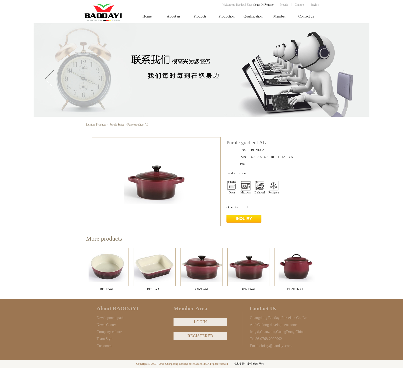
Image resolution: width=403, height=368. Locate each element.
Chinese (299, 4)
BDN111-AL (295, 289)
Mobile (284, 4)
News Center (106, 325)
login (257, 4)
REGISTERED (200, 335)
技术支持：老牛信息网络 (248, 363)
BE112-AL (107, 289)
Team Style (105, 339)
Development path (110, 318)
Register (269, 4)
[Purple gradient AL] (108, 267)
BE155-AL (154, 289)
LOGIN (200, 321)
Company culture (109, 332)
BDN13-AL (248, 289)
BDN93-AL (201, 289)
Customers (104, 346)
